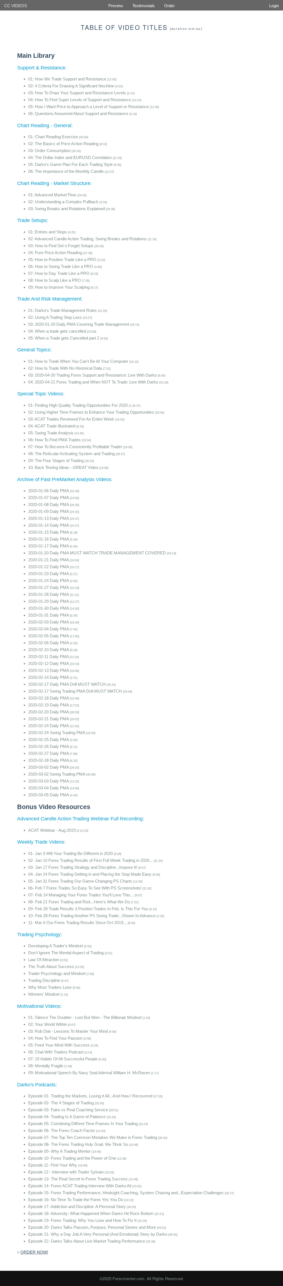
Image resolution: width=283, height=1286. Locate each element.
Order (169, 5)
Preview (115, 5)
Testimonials (143, 5)
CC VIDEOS (15, 5)
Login (274, 5)
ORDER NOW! (34, 1252)
